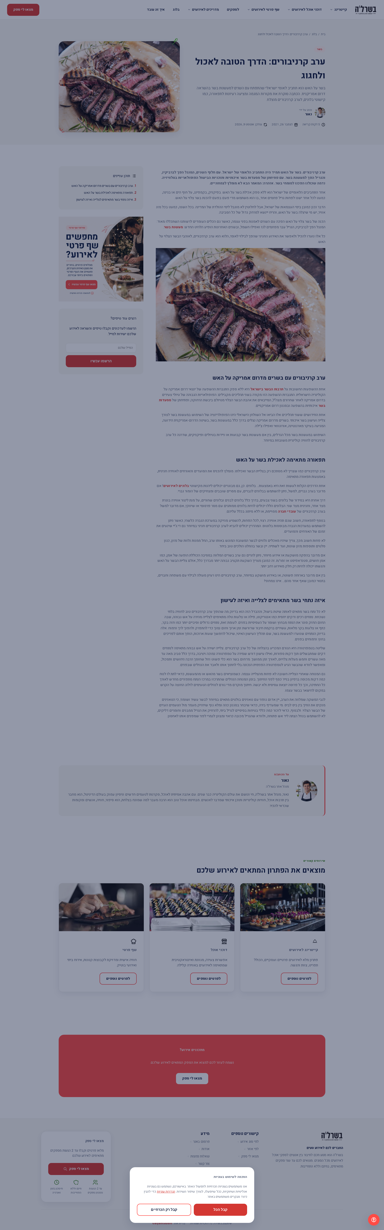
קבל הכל (220, 1210)
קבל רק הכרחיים (164, 1210)
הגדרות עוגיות (166, 1191)
